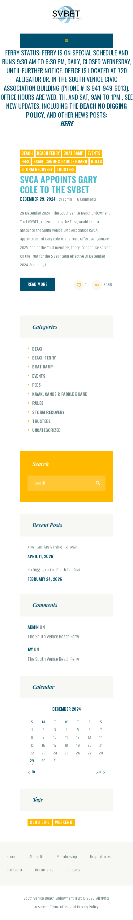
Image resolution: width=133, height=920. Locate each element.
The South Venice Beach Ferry (53, 637)
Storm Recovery (37, 169)
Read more (37, 284)
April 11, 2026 (40, 556)
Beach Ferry (48, 153)
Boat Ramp (73, 153)
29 (32, 760)
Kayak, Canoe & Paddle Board (60, 161)
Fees (25, 161)
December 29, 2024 (38, 199)
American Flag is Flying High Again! (53, 547)
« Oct (33, 772)
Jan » (100, 772)
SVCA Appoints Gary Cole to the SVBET (58, 184)
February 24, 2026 (45, 579)
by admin (65, 199)
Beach (27, 153)
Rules (96, 161)
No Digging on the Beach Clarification (56, 570)
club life (39, 822)
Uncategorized (46, 430)
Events (94, 153)
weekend (64, 822)
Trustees (66, 169)
